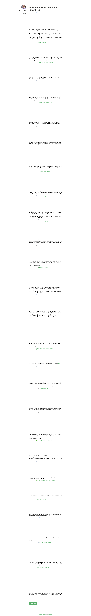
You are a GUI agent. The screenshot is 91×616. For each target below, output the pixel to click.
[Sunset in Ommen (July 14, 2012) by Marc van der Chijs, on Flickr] (45, 111)
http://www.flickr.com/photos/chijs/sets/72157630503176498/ (42, 40)
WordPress (50, 614)
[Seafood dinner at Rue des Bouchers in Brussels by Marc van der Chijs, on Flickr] (45, 487)
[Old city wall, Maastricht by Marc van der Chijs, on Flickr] (45, 397)
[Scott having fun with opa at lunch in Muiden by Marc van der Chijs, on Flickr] (45, 202)
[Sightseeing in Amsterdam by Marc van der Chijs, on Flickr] (45, 133)
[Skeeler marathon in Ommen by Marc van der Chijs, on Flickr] (45, 301)
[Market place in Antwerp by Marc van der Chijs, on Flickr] (45, 506)
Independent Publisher (42, 614)
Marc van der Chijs (22, 10)
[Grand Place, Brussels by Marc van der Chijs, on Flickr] (45, 468)
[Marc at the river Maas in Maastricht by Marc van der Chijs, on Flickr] (45, 373)
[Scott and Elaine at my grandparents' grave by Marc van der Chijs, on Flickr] (45, 330)
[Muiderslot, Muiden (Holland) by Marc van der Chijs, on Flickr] (45, 180)
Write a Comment (33, 603)
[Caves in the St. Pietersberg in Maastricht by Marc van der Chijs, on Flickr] (45, 447)
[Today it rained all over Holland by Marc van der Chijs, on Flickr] (45, 526)
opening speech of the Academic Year (50, 384)
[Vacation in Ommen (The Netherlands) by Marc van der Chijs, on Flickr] (45, 19)
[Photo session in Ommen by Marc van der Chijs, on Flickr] (45, 49)
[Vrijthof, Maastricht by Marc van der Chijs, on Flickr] (45, 421)
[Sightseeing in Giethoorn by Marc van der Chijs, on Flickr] (45, 276)
